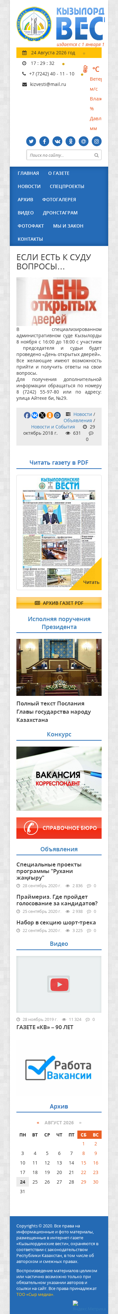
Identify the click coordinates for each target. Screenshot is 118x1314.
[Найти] (96, 155)
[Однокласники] (70, 141)
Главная (28, 173)
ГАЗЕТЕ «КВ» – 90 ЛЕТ (44, 1027)
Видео (26, 212)
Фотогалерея (59, 199)
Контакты (30, 239)
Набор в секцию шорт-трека (56, 922)
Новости (29, 186)
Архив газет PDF (62, 603)
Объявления (78, 420)
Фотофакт (31, 226)
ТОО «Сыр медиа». (35, 1294)
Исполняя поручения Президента (59, 622)
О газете (58, 173)
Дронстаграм (60, 212)
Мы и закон (68, 226)
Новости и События (53, 427)
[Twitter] (31, 141)
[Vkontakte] (57, 141)
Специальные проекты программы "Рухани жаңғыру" (49, 871)
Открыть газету (48, 491)
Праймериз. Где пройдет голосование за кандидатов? (57, 900)
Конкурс (59, 734)
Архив (25, 199)
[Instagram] (97, 141)
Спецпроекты (67, 186)
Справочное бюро (70, 828)
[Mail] (83, 141)
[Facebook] (44, 141)
